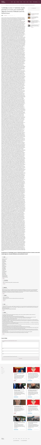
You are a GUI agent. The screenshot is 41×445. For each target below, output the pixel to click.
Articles (2, 368)
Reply (3, 278)
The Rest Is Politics (16, 429)
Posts (2, 373)
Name (3, 348)
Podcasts (2, 372)
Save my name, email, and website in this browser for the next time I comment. (10, 356)
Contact (29, 438)
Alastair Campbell (23, 380)
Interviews (3, 371)
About (13, 438)
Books (21, 438)
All (1, 367)
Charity (26, 438)
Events (2, 369)
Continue (19, 427)
